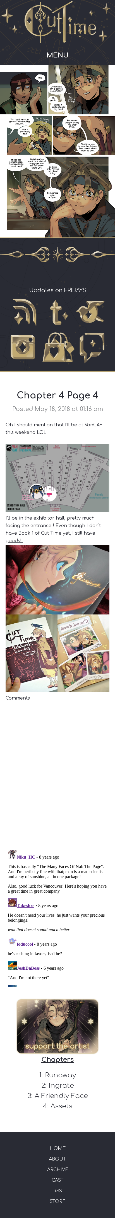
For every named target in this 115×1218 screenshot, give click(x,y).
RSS (57, 1190)
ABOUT (57, 1159)
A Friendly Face (61, 1096)
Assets (61, 1106)
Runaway (60, 1075)
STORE (57, 1201)
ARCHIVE (57, 1169)
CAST (58, 1180)
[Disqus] (57, 772)
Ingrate (61, 1085)
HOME (58, 1148)
